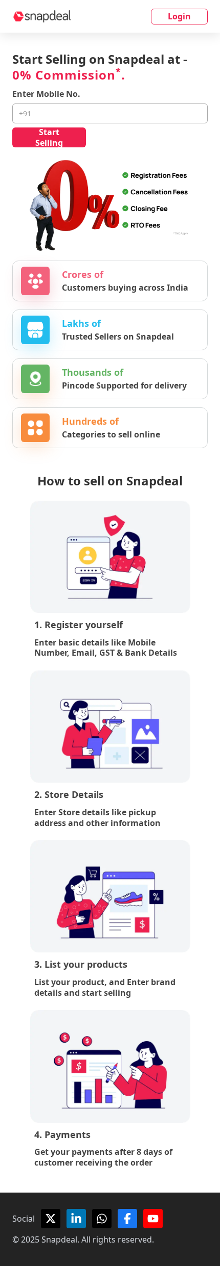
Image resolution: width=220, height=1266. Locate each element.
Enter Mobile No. (46, 94)
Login (179, 16)
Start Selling (49, 137)
